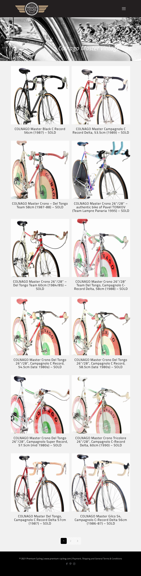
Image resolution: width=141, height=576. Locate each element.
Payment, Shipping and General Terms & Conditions (97, 558)
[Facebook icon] (67, 564)
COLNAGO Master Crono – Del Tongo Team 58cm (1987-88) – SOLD (40, 205)
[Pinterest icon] (70, 564)
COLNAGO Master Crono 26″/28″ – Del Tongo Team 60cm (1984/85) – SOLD (40, 285)
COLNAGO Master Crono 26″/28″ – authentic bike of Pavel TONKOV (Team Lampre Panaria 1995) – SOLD (100, 207)
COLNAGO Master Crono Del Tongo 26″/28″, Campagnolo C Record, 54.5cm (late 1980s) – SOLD (40, 363)
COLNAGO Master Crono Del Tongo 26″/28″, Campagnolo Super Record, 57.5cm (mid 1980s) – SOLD (40, 441)
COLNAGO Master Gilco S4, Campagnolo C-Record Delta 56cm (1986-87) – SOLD (101, 520)
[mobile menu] (124, 8)
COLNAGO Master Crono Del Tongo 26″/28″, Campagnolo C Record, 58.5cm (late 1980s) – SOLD (100, 363)
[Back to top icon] (127, 571)
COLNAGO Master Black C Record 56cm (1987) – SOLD (40, 130)
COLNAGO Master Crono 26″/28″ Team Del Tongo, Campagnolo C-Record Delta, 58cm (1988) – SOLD (101, 285)
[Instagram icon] (74, 564)
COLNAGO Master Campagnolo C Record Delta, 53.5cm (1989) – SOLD (101, 130)
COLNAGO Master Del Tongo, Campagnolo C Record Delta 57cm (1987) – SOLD (40, 520)
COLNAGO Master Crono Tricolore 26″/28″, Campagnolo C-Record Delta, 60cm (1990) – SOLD (100, 441)
